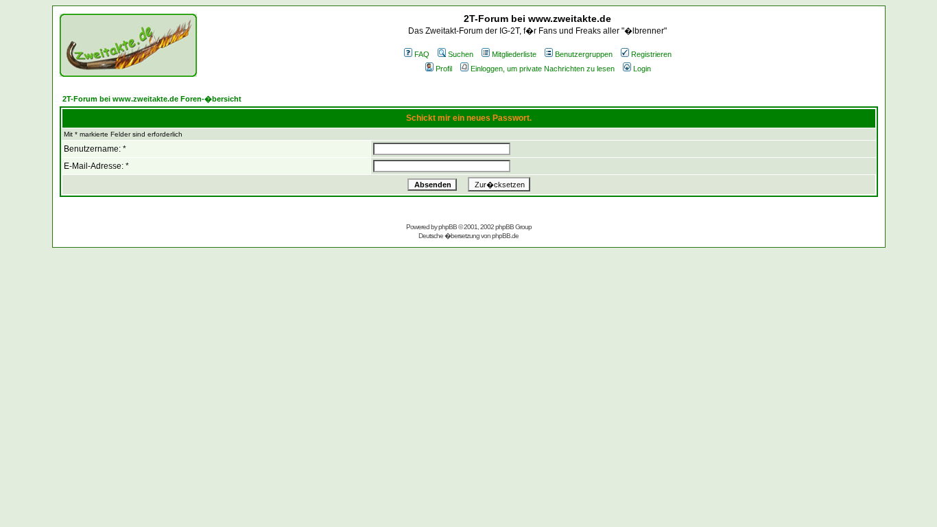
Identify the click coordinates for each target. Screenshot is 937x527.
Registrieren (651, 54)
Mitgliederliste (514, 54)
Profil (444, 69)
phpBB (447, 227)
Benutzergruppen (584, 54)
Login (642, 69)
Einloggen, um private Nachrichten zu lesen (543, 69)
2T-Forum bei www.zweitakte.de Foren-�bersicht (151, 99)
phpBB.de (505, 235)
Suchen (460, 54)
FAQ (421, 54)
